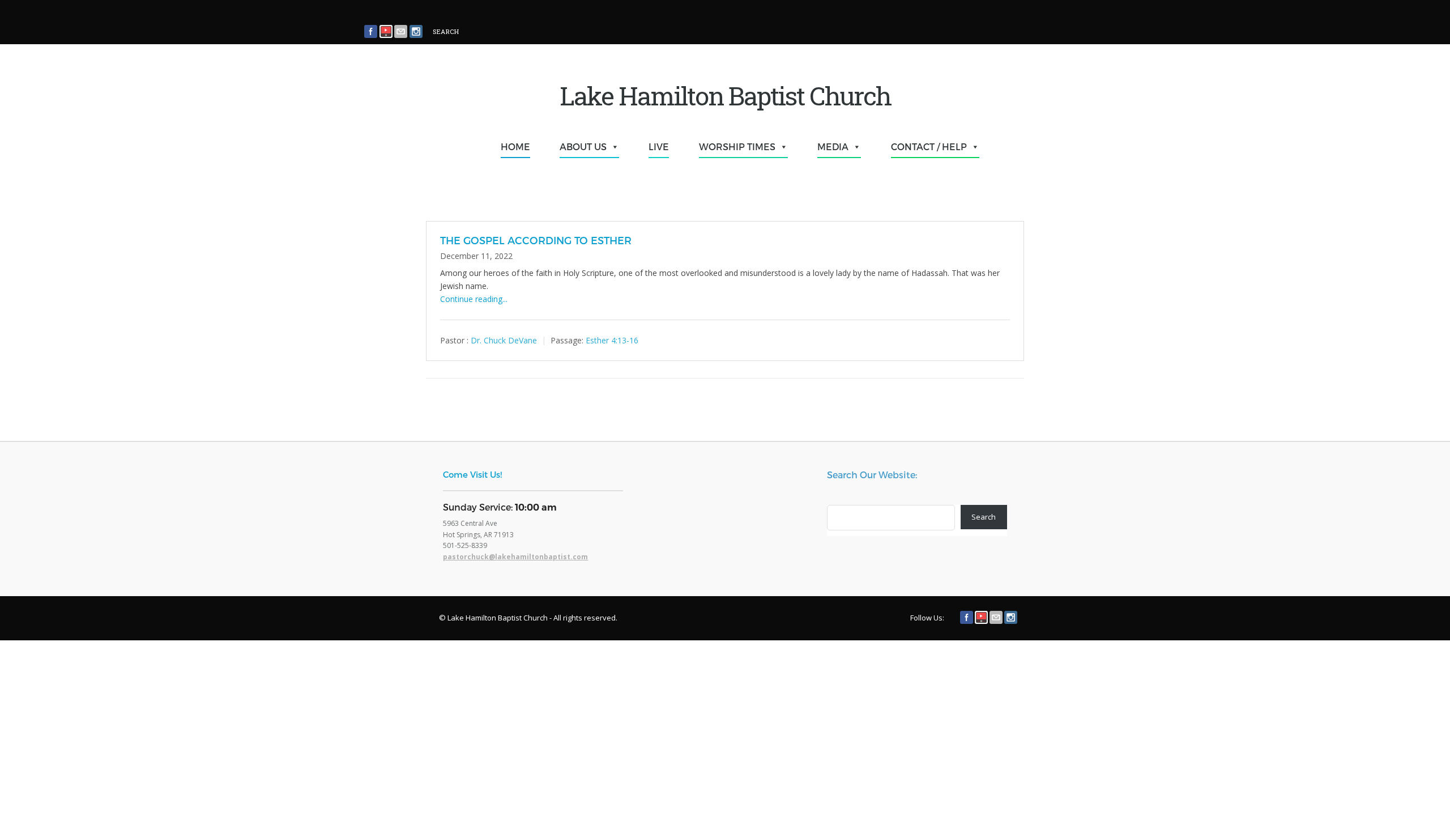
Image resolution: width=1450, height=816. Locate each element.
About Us (583, 146)
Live (659, 146)
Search (983, 517)
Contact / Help (929, 146)
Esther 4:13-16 (612, 339)
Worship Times (737, 146)
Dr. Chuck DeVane (504, 339)
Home (515, 146)
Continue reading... (474, 299)
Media (832, 146)
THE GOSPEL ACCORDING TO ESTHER (536, 240)
